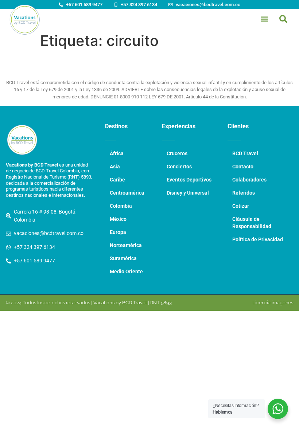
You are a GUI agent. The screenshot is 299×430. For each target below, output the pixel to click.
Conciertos (179, 167)
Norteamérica (126, 245)
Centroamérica (127, 193)
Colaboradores (249, 180)
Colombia (121, 206)
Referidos (243, 193)
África (117, 153)
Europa (118, 232)
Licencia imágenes (272, 302)
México (118, 219)
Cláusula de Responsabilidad (251, 223)
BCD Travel (245, 153)
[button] (283, 19)
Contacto (242, 167)
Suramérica (123, 258)
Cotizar (240, 206)
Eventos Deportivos (189, 180)
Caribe (117, 180)
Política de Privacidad (257, 239)
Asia (115, 167)
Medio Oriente (126, 272)
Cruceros (177, 153)
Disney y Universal (188, 193)
